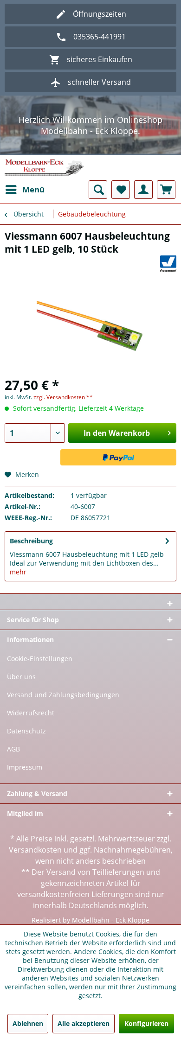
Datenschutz (26, 730)
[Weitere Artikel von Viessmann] (168, 263)
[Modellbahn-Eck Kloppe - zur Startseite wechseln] (44, 167)
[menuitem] (24, 189)
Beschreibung (31, 540)
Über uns (21, 676)
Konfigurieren (146, 1023)
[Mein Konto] (143, 189)
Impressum (24, 767)
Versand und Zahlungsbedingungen (63, 694)
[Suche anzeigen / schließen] (98, 189)
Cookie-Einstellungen (39, 658)
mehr (18, 571)
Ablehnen (28, 1023)
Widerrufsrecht (30, 712)
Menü (33, 189)
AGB (13, 749)
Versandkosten (35, 850)
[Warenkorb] (166, 189)
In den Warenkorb (117, 433)
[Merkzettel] (120, 189)
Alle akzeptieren (84, 1023)
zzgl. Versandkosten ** (63, 397)
